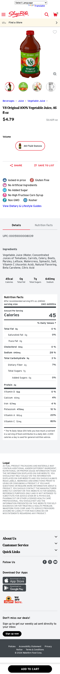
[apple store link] (14, 582)
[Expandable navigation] (3, 14)
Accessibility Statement (30, 646)
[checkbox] (55, 32)
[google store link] (14, 590)
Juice (21, 101)
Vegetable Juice (36, 101)
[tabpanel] (30, 335)
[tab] (16, 225)
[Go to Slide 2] (23, 87)
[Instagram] (50, 563)
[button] (46, 15)
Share (18, 165)
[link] (44, 165)
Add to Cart (30, 669)
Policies (12, 646)
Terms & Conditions (35, 649)
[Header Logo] (18, 14)
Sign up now (12, 633)
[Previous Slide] (7, 87)
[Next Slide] (53, 87)
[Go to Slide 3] (37, 87)
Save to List (46, 165)
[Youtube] (55, 563)
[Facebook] (45, 563)
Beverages (8, 101)
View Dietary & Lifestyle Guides (22, 206)
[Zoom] (54, 73)
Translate (39, 6)
